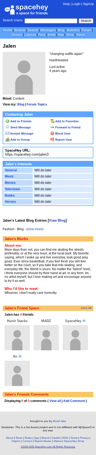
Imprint (16, 441)
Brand (45, 437)
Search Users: (13, 20)
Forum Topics (37, 104)
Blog (61, 30)
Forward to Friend (67, 127)
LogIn (76, 4)
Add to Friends (20, 121)
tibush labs (59, 421)
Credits (55, 437)
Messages (48, 30)
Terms (74, 437)
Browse (19, 30)
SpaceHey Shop (74, 441)
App (61, 34)
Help (66, 4)
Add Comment (74, 401)
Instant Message (21, 133)
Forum (86, 30)
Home (7, 30)
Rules (28, 437)
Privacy (84, 437)
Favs (41, 34)
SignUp (88, 4)
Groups (16, 34)
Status (58, 441)
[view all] (86, 307)
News (19, 437)
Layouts (30, 34)
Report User (63, 139)
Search (86, 21)
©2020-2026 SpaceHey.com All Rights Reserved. (48, 446)
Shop (70, 34)
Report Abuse (42, 441)
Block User (62, 133)
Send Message (20, 127)
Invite (51, 34)
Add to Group (20, 139)
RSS (65, 437)
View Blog (57, 220)
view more (34, 229)
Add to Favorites (66, 121)
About (80, 34)
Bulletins (73, 30)
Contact (27, 441)
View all (55, 401)
